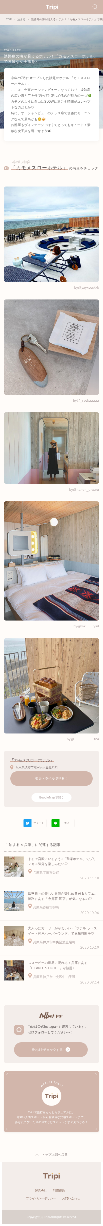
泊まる (21, 19)
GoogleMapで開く (51, 797)
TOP (9, 19)
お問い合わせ (71, 1198)
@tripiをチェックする (48, 1050)
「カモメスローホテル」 (39, 167)
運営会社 (41, 1190)
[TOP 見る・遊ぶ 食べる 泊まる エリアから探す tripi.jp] (51, 7)
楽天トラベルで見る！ (51, 778)
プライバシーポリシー (41, 1198)
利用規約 (59, 1190)
